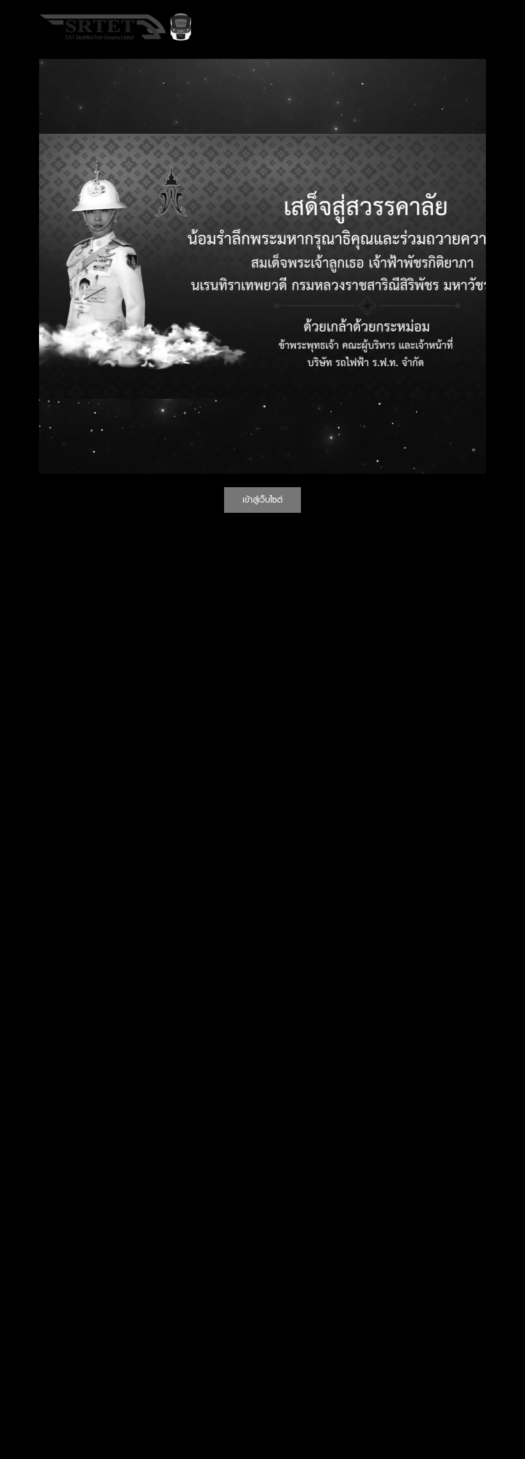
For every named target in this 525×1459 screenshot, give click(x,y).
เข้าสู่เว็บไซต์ (262, 499)
